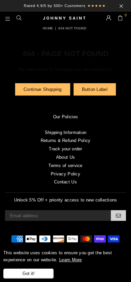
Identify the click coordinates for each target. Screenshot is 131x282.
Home (48, 28)
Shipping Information (65, 132)
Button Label (94, 89)
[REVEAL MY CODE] (118, 215)
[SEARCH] (19, 18)
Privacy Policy (65, 173)
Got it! (29, 273)
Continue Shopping (42, 89)
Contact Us (65, 181)
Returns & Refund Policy (66, 140)
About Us (65, 157)
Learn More (70, 259)
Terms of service (65, 165)
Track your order (65, 148)
